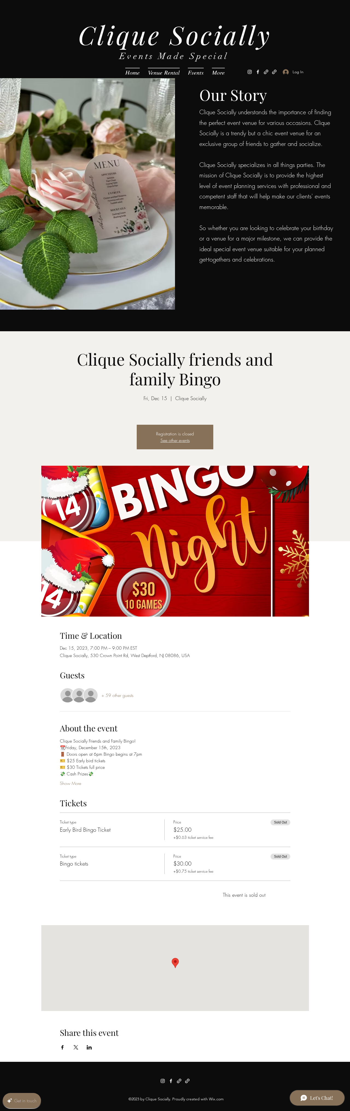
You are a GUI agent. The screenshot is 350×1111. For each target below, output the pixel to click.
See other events (175, 440)
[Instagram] (249, 72)
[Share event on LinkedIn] (89, 1047)
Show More (70, 783)
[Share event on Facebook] (62, 1047)
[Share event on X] (75, 1047)
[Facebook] (258, 72)
